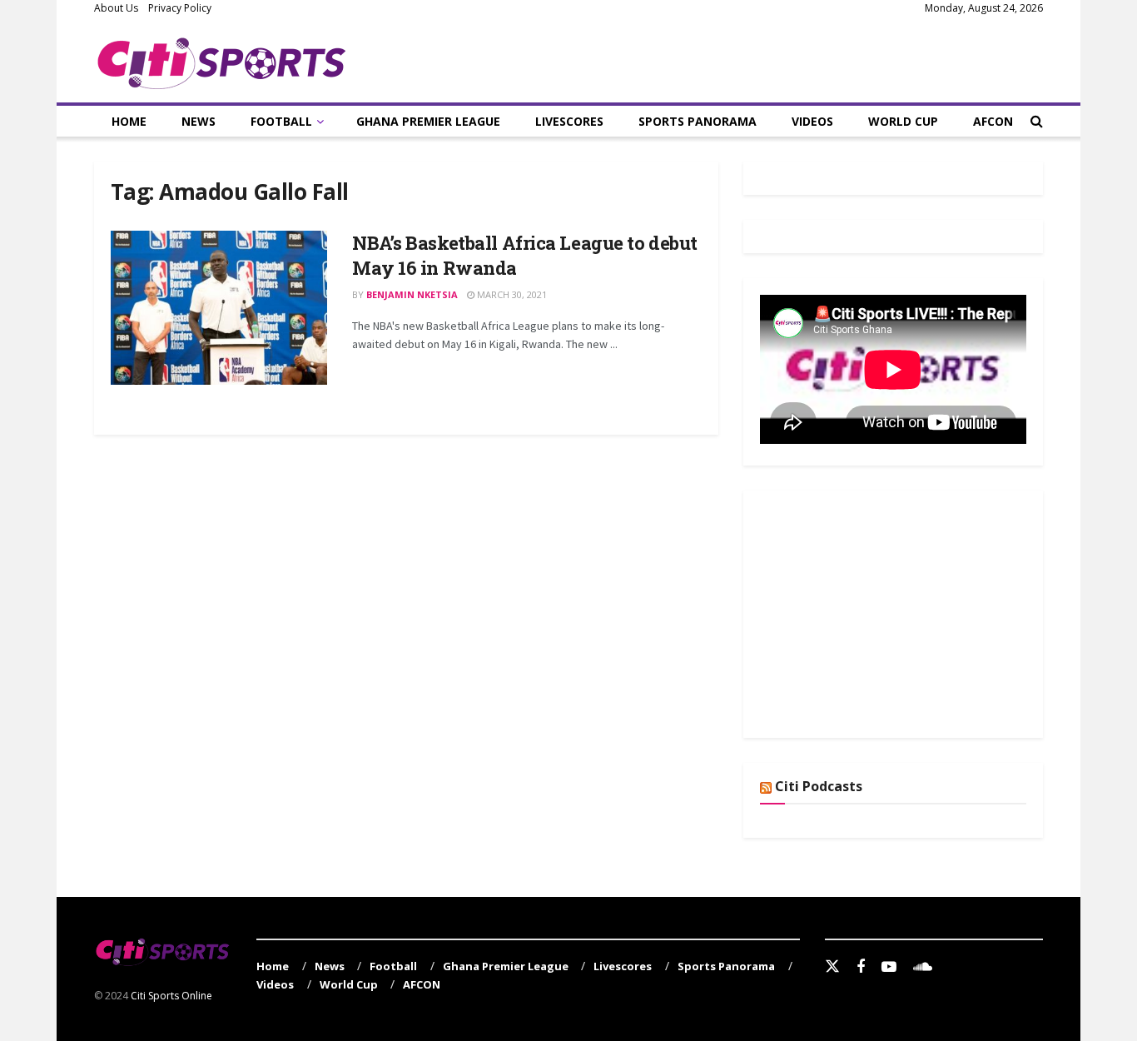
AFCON (993, 121)
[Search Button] (1036, 121)
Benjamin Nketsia (412, 294)
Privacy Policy (179, 8)
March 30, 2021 (510, 294)
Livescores (569, 121)
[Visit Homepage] (222, 59)
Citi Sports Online (171, 996)
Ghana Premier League (428, 121)
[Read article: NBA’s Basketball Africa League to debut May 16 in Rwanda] (219, 308)
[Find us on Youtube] (888, 967)
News (198, 121)
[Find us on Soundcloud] (922, 967)
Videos (812, 121)
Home (129, 121)
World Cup (903, 121)
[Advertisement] (885, 611)
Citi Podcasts (818, 786)
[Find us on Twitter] (832, 967)
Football (281, 121)
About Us (116, 8)
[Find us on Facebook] (860, 967)
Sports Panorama (697, 121)
